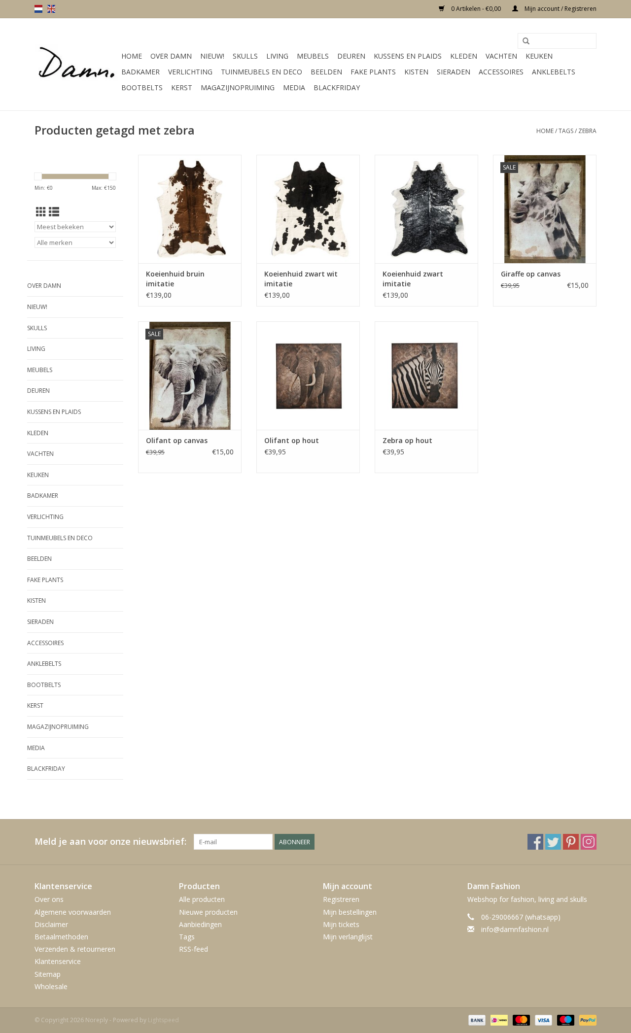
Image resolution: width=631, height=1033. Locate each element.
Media (294, 87)
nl (38, 9)
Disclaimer (51, 924)
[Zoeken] (526, 41)
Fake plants (373, 71)
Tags (566, 131)
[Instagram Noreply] (588, 842)
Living (277, 56)
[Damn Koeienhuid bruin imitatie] (190, 209)
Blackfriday (337, 87)
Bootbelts (142, 87)
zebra (587, 131)
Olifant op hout (291, 440)
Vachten (501, 56)
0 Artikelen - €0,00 (476, 8)
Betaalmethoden (61, 936)
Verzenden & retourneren (75, 949)
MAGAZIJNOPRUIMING (238, 87)
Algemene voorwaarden (73, 912)
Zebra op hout (407, 440)
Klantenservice (58, 961)
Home (131, 56)
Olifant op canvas (177, 440)
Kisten (416, 71)
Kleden (463, 56)
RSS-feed (193, 949)
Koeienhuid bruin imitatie (175, 278)
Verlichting (190, 71)
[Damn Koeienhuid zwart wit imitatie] (308, 209)
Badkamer (140, 71)
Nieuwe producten (208, 912)
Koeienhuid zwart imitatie (413, 278)
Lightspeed (163, 1020)
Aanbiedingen (200, 924)
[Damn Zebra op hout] (426, 375)
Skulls (245, 56)
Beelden (326, 71)
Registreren (341, 899)
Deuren (351, 56)
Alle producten (202, 899)
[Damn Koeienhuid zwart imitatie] (426, 209)
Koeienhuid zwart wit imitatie (301, 278)
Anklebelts (553, 71)
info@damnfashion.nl (515, 929)
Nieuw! (212, 56)
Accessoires (501, 71)
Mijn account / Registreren (559, 8)
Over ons (49, 899)
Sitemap (48, 974)
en (51, 9)
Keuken (539, 56)
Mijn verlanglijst (348, 936)
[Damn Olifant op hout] (308, 375)
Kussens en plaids (408, 56)
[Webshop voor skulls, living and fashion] (76, 64)
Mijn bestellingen (350, 912)
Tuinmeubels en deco (261, 71)
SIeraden (453, 71)
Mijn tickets (341, 924)
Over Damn (171, 56)
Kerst (181, 87)
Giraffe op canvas (531, 273)
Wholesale (51, 986)
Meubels (313, 56)
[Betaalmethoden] (476, 1019)
